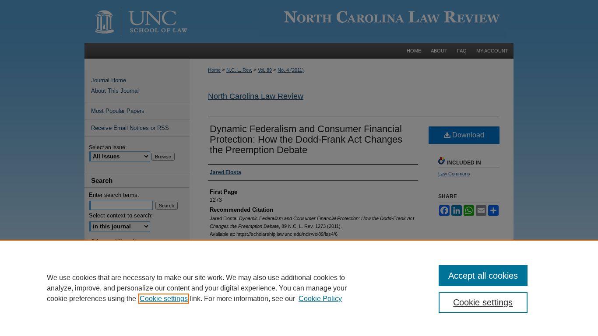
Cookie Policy (320, 298)
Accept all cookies (483, 275)
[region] (299, 288)
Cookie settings (164, 298)
